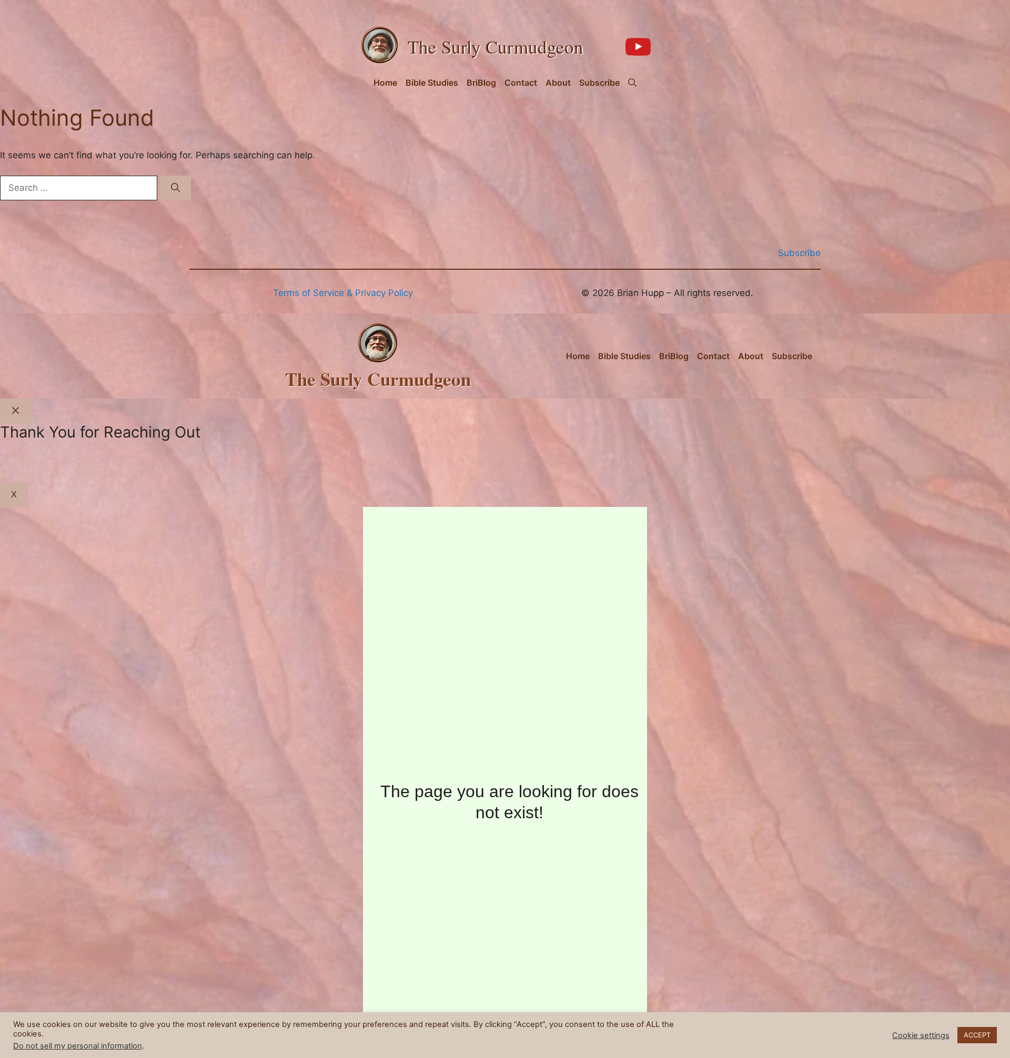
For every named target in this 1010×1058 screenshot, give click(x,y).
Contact (520, 82)
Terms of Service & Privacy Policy (343, 293)
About (558, 82)
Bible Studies (432, 82)
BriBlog (481, 82)
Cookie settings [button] (921, 1035)
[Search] (175, 188)
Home (385, 82)
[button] (632, 82)
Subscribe (599, 82)
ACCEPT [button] (977, 1035)
